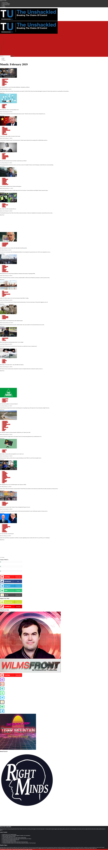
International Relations (6, 130)
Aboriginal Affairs (3, 847)
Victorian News (87, 848)
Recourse (4, 107)
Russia (3, 529)
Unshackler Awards (5, 50)
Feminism (59, 847)
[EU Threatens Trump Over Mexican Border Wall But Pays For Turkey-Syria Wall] (8, 419)
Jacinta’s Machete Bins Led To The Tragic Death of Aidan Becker (14, 837)
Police (21, 848)
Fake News (4, 267)
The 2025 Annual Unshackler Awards (9, 840)
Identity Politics (81, 847)
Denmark (4, 502)
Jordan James (2, 275)
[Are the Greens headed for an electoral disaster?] (8, 397)
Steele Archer (2, 111)
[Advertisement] (54, 224)
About (3, 5)
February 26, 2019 (8, 210)
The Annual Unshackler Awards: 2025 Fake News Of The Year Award (15, 841)
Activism (3, 153)
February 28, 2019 (7, 89)
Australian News (5, 79)
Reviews (3, 53)
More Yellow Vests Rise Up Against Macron (8, 208)
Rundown (4, 131)
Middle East (4, 425)
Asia (3, 291)
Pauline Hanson (5, 82)
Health (3, 106)
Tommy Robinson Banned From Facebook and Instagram (10, 186)
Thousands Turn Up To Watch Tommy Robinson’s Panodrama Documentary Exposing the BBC (17, 273)
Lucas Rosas (2, 162)
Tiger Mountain (7, 40)
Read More (2, 93)
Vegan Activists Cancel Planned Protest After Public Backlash (11, 320)
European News (5, 179)
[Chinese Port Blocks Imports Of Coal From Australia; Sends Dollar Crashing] (8, 289)
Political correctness (25, 848)
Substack (3, 45)
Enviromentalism (5, 317)
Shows (3, 36)
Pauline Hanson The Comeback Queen (9, 834)
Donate (3, 47)
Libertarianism (4, 476)
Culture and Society (31, 847)
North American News (6, 477)
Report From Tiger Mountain (47, 848)
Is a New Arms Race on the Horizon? (7, 533)
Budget (3, 471)
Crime (21, 847)
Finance (3, 105)
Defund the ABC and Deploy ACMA (8, 836)
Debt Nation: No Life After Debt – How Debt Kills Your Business (12, 364)
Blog (3, 48)
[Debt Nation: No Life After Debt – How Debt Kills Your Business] (8, 357)
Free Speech (4, 180)
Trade (3, 133)
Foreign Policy (4, 129)
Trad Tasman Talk (7, 41)
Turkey (3, 430)
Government (4, 245)
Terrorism (67, 848)
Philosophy (4, 478)
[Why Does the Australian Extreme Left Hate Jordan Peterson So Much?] (8, 151)
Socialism (4, 158)
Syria (3, 428)
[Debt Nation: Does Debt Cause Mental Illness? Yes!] (8, 102)
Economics (42, 847)
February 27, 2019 (8, 138)
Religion (40, 848)
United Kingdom (5, 184)
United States (4, 134)
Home (3, 35)
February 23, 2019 (8, 455)
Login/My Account (6, 4)
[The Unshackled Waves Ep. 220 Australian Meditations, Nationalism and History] (8, 77)
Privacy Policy (5, 2)
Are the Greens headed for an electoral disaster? (9, 403)
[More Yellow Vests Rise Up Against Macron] (8, 202)
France (3, 205)
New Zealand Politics (8, 848)
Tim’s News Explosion (8, 37)
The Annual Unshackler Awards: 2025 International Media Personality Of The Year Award (19, 842)
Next (3, 557)
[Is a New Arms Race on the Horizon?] (8, 522)
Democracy (4, 472)
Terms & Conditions (6, 3)
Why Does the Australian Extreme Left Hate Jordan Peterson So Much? (13, 160)
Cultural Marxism (5, 156)
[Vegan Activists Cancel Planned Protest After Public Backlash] (8, 313)
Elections (4, 399)
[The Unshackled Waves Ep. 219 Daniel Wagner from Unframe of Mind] (8, 469)
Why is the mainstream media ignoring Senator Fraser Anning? (11, 342)
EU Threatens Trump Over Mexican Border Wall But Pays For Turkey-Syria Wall (15, 432)
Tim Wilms (2, 89)
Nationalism (4, 81)
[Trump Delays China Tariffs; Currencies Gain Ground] (8, 125)
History (3, 52)
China (3, 127)
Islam (97, 847)
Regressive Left (5, 400)
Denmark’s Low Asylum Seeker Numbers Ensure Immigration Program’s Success (15, 507)
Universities (4, 84)
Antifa (3, 154)
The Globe (4, 132)
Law (99, 847)
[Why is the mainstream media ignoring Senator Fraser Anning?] (8, 336)
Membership (4, 46)
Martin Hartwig (3, 188)
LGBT (3, 80)
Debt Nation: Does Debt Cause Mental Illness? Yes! (9, 109)
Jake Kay (2, 535)
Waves (3, 85)
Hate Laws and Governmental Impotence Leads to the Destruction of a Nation (16, 838)
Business (3, 359)
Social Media (4, 183)
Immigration (4, 423)
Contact (3, 6)
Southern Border (5, 427)
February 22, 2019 (8, 509)
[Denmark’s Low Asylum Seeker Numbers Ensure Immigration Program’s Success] (8, 500)
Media (3, 268)
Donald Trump (4, 128)
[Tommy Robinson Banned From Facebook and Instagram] (8, 176)
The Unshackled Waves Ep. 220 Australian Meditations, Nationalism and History (15, 87)
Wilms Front (6, 39)
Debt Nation (4, 104)
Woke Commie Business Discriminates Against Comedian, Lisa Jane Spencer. (16, 835)
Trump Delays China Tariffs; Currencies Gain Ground (10, 136)
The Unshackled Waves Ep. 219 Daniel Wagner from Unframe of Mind (13, 484)
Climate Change (5, 244)
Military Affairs (5, 527)
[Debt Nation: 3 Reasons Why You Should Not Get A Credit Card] (8, 448)
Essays (3, 51)
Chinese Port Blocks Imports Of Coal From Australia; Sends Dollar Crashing (14, 298)
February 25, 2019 (8, 366)
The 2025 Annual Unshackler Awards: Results (10, 839)
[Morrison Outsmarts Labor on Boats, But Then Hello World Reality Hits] (8, 241)
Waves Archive (7, 42)
